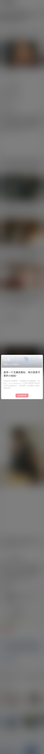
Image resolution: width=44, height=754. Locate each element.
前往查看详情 (22, 395)
